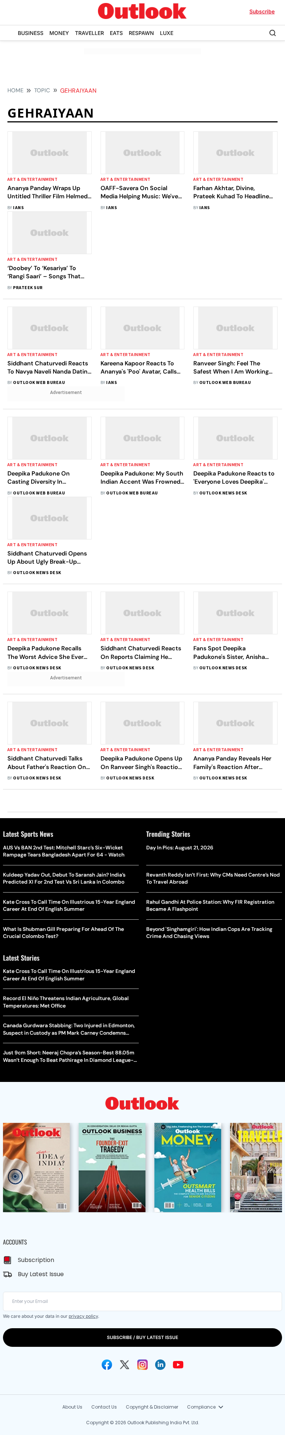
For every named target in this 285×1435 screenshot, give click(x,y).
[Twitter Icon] (125, 1365)
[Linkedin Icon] (160, 1365)
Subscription (36, 1260)
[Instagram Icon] (142, 1365)
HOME (15, 90)
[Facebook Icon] (107, 1365)
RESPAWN (141, 33)
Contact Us (104, 1407)
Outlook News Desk (223, 493)
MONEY (59, 33)
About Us (72, 1407)
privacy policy (83, 1316)
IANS (18, 208)
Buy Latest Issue (41, 1274)
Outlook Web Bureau (39, 382)
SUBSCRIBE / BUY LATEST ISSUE (142, 1337)
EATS (116, 33)
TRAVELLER (89, 33)
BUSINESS (30, 33)
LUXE (166, 33)
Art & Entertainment (32, 179)
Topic (42, 90)
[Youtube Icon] (178, 1365)
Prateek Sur (27, 288)
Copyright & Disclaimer (152, 1407)
